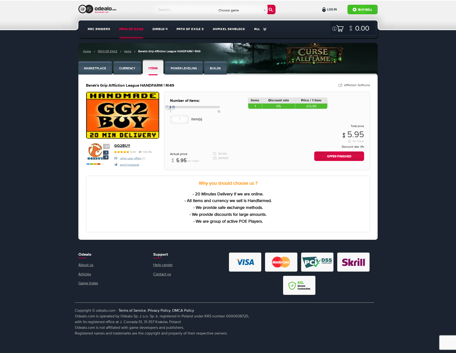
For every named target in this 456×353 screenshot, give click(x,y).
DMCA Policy (183, 310)
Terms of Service (132, 310)
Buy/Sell (364, 9)
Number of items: (185, 101)
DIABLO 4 (159, 29)
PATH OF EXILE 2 (190, 29)
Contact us (162, 274)
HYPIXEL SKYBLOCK (229, 29)
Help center (163, 265)
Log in (331, 9)
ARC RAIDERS (99, 29)
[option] (122, 115)
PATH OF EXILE (131, 29)
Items (127, 51)
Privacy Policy (159, 310)
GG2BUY (122, 146)
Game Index (88, 283)
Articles (84, 274)
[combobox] (239, 10)
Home (87, 51)
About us (85, 265)
